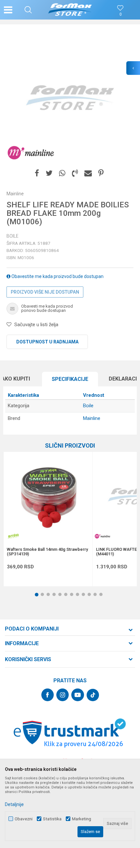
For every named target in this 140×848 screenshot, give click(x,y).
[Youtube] (77, 694)
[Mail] (88, 173)
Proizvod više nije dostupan (45, 292)
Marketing (81, 818)
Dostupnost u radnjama (47, 341)
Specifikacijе (70, 379)
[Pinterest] (101, 173)
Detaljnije (14, 804)
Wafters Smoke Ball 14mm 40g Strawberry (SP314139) (47, 551)
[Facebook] (37, 173)
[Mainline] (31, 153)
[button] (28, 10)
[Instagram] (62, 694)
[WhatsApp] (62, 173)
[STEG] (13, 536)
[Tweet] (49, 173)
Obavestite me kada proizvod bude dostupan (57, 276)
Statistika (52, 818)
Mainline (91, 418)
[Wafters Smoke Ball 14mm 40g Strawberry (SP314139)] (48, 496)
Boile (13, 236)
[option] (70, 97)
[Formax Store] (70, 9)
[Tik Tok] (93, 695)
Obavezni (24, 818)
